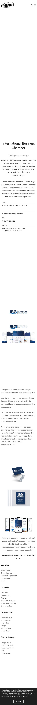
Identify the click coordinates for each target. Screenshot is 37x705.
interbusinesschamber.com (12, 213)
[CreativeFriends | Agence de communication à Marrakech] (7, 5)
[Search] (31, 5)
